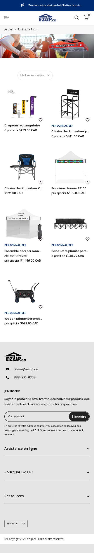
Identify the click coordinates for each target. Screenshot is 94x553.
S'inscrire (78, 416)
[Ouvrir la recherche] (76, 17)
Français (12, 523)
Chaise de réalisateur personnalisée (70, 131)
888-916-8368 (25, 377)
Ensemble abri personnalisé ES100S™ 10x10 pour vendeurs (23, 251)
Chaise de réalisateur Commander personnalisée (23, 188)
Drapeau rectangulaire (22, 125)
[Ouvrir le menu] (6, 17)
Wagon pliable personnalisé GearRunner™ (23, 319)
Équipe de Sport (27, 29)
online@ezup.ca (26, 369)
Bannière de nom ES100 (68, 188)
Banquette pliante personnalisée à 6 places (70, 251)
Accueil (8, 29)
